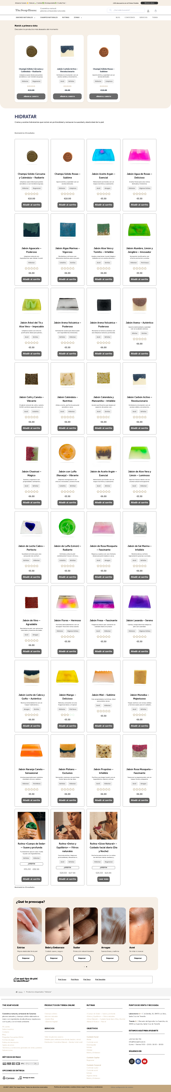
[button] (84, 966)
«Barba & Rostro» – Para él (96, 1021)
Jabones (48, 1016)
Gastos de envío (8, 1045)
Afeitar (89, 1039)
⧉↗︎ (140, 1014)
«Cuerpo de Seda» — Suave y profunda (101, 1014)
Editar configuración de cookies (122, 1087)
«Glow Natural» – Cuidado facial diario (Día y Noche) (106, 1019)
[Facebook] (138, 1061)
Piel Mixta (75, 979)
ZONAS (76, 17)
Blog (4, 1034)
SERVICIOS (143, 17)
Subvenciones (7, 1050)
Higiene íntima (92, 1076)
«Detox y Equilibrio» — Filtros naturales (101, 1016)
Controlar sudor (92, 1068)
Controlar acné (92, 1042)
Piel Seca (87, 979)
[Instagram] (132, 1061)
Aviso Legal (81, 1087)
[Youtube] (145, 1061)
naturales (54, 1016)
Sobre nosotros (8, 1029)
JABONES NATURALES (24, 17)
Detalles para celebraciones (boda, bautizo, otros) (63, 1039)
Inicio (20, 992)
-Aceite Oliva (49, 1019)
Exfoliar (89, 1047)
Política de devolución (10, 1042)
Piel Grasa (62, 979)
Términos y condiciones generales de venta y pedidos (22, 1048)
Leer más (103, 879)
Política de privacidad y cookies (65, 1087)
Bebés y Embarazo (93, 1052)
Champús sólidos (51, 1014)
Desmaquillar (91, 1045)
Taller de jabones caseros (54, 1037)
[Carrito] (156, 10)
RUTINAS (65, 17)
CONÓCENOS (130, 17)
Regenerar (90, 1060)
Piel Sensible (100, 979)
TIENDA (155, 17)
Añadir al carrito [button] (31, 96)
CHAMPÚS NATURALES (49, 17)
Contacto (5, 1032)
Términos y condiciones (94, 1087)
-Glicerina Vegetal (51, 1021)
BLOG (118, 17)
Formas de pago (8, 1040)
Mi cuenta (6, 1027)
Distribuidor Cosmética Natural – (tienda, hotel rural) (63, 1042)
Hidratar (89, 1050)
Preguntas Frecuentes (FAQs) (12, 1037)
